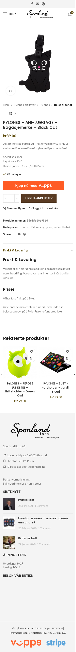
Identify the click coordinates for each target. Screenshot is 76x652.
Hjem (6, 104)
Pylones (45, 104)
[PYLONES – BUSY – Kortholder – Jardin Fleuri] (56, 363)
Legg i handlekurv (38, 198)
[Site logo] (38, 13)
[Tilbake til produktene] (10, 113)
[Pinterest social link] (43, 4)
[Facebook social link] (32, 4)
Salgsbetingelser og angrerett (22, 483)
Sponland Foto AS (33, 628)
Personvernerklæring (16, 479)
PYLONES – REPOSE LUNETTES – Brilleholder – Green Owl (20, 389)
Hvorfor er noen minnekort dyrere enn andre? (43, 520)
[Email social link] (37, 4)
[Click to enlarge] (10, 90)
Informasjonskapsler (21, 632)
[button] (31, 358)
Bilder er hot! (27, 538)
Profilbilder (26, 500)
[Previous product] (5, 113)
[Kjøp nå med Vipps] (33, 185)
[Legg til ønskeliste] (31, 351)
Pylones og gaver (24, 104)
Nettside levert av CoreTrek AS (49, 632)
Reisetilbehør (63, 104)
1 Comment (41, 505)
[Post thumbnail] (9, 504)
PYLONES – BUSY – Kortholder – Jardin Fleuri (56, 387)
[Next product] (15, 113)
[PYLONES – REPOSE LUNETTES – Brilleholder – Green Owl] (20, 363)
